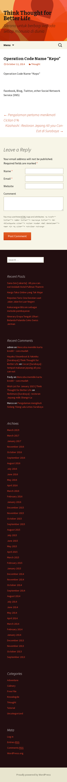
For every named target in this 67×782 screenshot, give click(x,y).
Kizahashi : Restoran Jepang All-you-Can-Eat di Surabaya (34, 128)
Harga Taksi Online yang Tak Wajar (25, 292)
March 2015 (13, 557)
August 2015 (13, 529)
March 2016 (13, 491)
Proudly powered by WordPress (33, 774)
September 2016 (16, 457)
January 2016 (14, 502)
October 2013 (14, 651)
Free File (11, 691)
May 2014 (12, 612)
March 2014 (13, 623)
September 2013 (16, 657)
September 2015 (16, 524)
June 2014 (12, 607)
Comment (10, 193)
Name (8, 171)
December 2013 (15, 640)
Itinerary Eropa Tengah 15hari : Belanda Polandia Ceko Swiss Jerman (23, 320)
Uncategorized (15, 713)
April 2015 (12, 551)
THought (35, 64)
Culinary (11, 685)
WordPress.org (15, 753)
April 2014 (12, 618)
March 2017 (13, 435)
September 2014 (16, 590)
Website (9, 186)
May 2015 (12, 546)
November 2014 (15, 579)
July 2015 (12, 535)
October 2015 (14, 518)
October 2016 (14, 452)
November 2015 (15, 513)
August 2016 (13, 463)
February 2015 (14, 562)
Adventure (12, 680)
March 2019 (13, 430)
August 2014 (13, 596)
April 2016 (12, 485)
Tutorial (11, 707)
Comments (15, 747)
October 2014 (14, 585)
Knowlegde (13, 696)
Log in (10, 736)
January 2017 (14, 441)
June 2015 (12, 540)
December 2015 (15, 507)
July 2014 (12, 601)
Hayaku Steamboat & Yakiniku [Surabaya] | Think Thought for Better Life (23, 360)
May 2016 (12, 479)
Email (8, 178)
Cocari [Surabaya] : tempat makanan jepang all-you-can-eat (24, 367)
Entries (13, 742)
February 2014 (14, 629)
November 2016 (15, 446)
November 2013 (15, 646)
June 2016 (12, 474)
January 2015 (14, 568)
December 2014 (15, 574)
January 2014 (14, 634)
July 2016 (12, 468)
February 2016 (14, 496)
